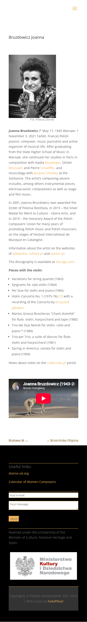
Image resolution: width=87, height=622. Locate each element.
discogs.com (65, 262)
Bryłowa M (18, 440)
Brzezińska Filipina (62, 440)
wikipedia (19, 253)
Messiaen (16, 168)
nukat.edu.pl (56, 363)
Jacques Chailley (46, 173)
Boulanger (52, 162)
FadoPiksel (55, 601)
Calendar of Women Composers (32, 482)
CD (60, 296)
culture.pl (36, 253)
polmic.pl (57, 253)
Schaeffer (47, 168)
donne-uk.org (19, 473)
